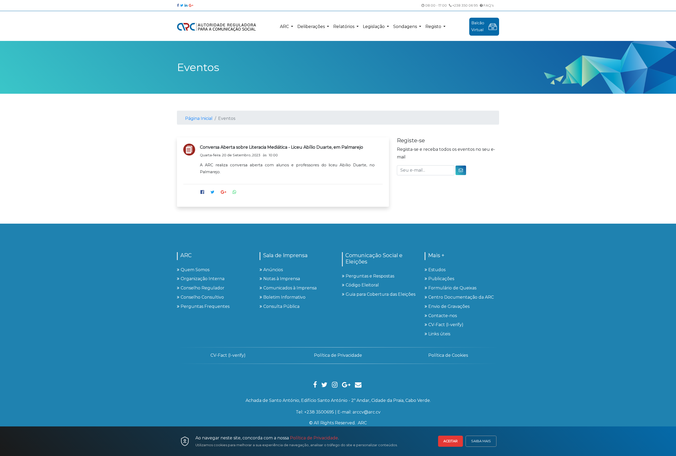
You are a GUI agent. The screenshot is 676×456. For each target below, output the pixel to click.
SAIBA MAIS (481, 441)
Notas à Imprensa (281, 278)
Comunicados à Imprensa (290, 287)
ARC (285, 26)
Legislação (374, 26)
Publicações (441, 278)
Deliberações (311, 26)
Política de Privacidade (314, 437)
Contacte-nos (442, 315)
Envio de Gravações (449, 306)
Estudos (436, 269)
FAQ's (488, 5)
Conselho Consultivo (202, 297)
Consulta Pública (281, 306)
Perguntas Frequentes (205, 306)
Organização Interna (202, 278)
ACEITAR (450, 441)
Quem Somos (195, 269)
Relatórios (344, 26)
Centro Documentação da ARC (461, 297)
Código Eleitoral (362, 285)
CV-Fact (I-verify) (445, 324)
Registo (433, 26)
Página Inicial (199, 118)
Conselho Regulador (202, 287)
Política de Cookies (448, 355)
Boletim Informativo (284, 297)
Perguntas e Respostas (370, 276)
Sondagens (405, 26)
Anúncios (273, 269)
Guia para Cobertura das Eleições (380, 294)
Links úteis (439, 333)
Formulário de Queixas (452, 287)
